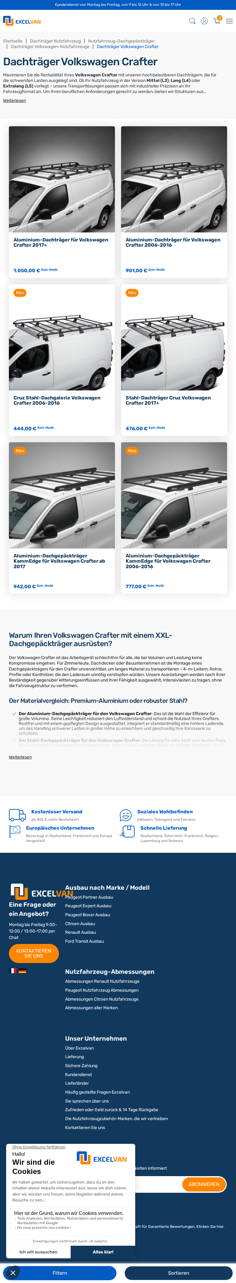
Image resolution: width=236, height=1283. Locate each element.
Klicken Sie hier (209, 1226)
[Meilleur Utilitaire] (12, 970)
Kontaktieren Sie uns (85, 1127)
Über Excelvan (79, 1048)
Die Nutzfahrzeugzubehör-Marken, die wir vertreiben (116, 1118)
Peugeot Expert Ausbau (88, 906)
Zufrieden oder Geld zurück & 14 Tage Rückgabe (111, 1109)
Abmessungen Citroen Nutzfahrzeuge (102, 999)
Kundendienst (78, 1074)
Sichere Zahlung (81, 1065)
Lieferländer (77, 1083)
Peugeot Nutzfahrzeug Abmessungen (102, 990)
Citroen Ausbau (80, 923)
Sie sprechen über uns (87, 1101)
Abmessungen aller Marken (91, 1007)
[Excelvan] (22, 970)
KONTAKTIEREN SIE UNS (33, 953)
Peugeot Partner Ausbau (89, 897)
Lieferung (74, 1056)
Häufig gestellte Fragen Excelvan (97, 1092)
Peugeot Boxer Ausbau (87, 914)
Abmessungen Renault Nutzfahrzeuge (102, 981)
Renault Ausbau (80, 932)
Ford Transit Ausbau (84, 941)
